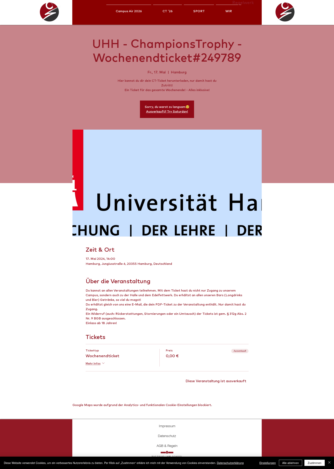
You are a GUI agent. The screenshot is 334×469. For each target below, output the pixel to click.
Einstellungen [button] (267, 463)
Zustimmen (314, 463)
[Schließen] (329, 463)
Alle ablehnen (290, 463)
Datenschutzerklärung (230, 463)
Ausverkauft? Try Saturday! (167, 111)
